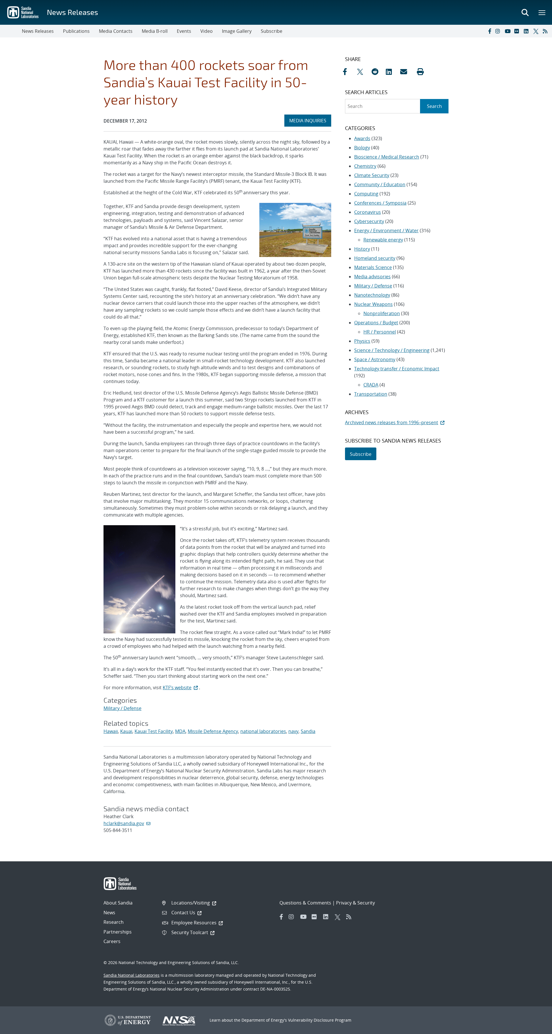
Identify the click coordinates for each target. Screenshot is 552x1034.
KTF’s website (177, 687)
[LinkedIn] (527, 31)
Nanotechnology (372, 295)
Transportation (370, 394)
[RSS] (546, 31)
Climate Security (371, 175)
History (362, 249)
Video (206, 31)
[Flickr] (517, 31)
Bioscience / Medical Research (386, 157)
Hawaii (110, 731)
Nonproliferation (381, 313)
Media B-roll (155, 31)
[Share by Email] (406, 71)
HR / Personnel (379, 332)
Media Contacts (116, 31)
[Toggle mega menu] (542, 12)
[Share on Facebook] (348, 71)
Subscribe (271, 31)
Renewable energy (383, 240)
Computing (366, 194)
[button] (420, 71)
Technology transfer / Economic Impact (396, 368)
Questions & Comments (305, 903)
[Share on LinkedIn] (391, 71)
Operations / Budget (376, 322)
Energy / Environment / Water (386, 230)
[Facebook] (489, 31)
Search (434, 106)
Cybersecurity (369, 221)
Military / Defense (122, 708)
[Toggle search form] (525, 12)
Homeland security (374, 258)
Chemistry (365, 166)
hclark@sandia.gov (123, 823)
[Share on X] (363, 71)
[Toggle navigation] (11, 31)
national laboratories (263, 731)
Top (535, 1027)
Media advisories (372, 276)
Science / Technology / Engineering (392, 350)
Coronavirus (367, 212)
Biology (362, 147)
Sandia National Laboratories (131, 975)
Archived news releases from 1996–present (391, 422)
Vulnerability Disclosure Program (319, 1020)
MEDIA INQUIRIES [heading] (310, 120)
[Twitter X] (536, 31)
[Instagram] (498, 31)
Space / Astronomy (374, 359)
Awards (362, 138)
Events (184, 31)
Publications (76, 31)
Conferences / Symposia (380, 203)
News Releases (72, 11)
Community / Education (379, 184)
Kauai (126, 731)
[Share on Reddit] (377, 71)
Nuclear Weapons (373, 304)
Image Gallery (237, 31)
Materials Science (373, 267)
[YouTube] (508, 31)
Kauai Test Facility (154, 731)
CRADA (370, 385)
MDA (180, 731)
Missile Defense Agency (213, 731)
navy (293, 731)
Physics (362, 341)
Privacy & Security (355, 903)
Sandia (308, 731)
